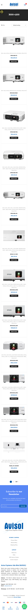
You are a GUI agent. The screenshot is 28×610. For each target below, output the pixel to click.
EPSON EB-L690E (14, 360)
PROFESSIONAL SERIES (21, 356)
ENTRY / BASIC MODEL (7, 168)
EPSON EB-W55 (14, 172)
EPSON (7, 53)
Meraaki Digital (17, 597)
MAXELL (12, 461)
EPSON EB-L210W (14, 290)
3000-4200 (3, 53)
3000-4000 (4, 167)
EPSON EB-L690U (14, 392)
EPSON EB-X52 (14, 213)
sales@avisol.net (8, 585)
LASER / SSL (15, 286)
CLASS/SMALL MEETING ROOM (13, 128)
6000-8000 (9, 354)
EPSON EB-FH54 (14, 132)
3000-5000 (4, 284)
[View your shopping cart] (25, 4)
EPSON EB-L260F (14, 325)
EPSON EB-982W (14, 93)
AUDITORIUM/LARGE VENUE (17, 354)
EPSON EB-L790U (14, 425)
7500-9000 (9, 419)
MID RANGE (19, 53)
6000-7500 (4, 354)
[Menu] (3, 4)
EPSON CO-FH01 (14, 254)
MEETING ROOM (13, 53)
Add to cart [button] (14, 61)
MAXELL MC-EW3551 (14, 465)
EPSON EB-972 (14, 55)
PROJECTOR (24, 53)
